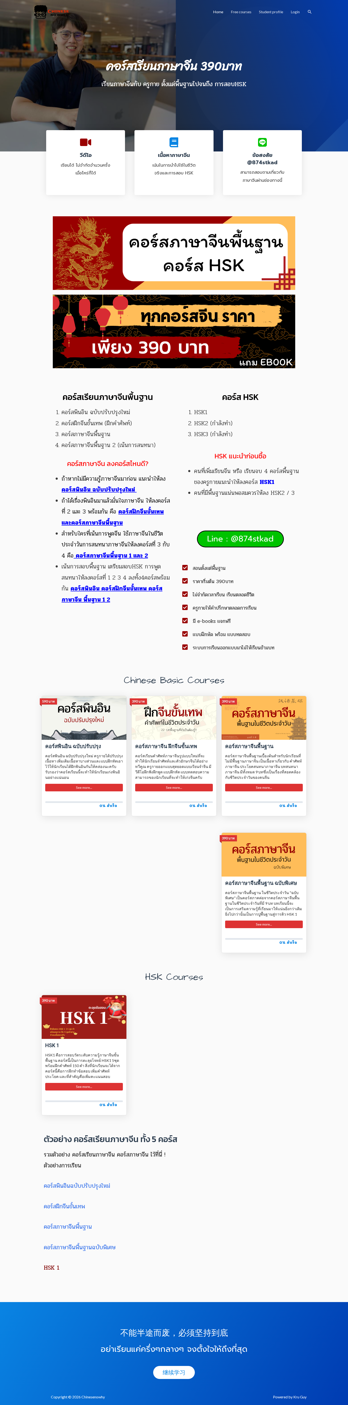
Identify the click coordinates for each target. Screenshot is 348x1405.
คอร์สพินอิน (85, 588)
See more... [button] (84, 787)
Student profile (271, 11)
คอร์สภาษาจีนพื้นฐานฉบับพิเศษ (80, 1247)
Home (218, 11)
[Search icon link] (309, 11)
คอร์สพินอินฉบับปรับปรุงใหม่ (77, 1185)
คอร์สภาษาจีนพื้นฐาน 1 (104, 555)
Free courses (241, 11)
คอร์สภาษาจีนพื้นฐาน (69, 1226)
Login (295, 11)
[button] (240, 539)
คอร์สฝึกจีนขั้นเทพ (141, 511)
